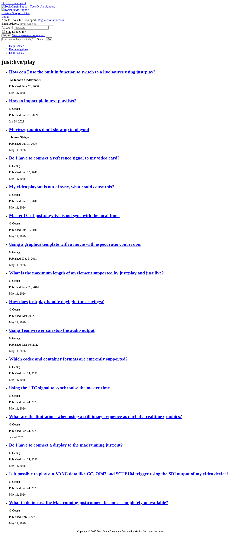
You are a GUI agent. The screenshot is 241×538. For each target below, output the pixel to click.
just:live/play (16, 52)
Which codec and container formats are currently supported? (68, 359)
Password (7, 27)
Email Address (10, 23)
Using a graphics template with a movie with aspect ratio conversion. (75, 244)
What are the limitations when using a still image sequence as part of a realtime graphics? (95, 416)
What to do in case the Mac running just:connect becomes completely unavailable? (88, 502)
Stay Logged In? (16, 31)
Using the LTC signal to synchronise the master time (59, 387)
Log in (5, 16)
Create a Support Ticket (16, 13)
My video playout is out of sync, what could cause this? (61, 186)
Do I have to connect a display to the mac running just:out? (66, 445)
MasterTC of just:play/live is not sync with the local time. (64, 215)
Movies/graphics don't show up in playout (49, 129)
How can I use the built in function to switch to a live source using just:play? (82, 72)
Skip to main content (14, 3)
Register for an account (51, 20)
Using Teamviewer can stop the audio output (52, 330)
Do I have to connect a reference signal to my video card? (64, 158)
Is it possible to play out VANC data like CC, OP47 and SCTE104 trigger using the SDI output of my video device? (119, 473)
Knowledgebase (18, 49)
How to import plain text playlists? (42, 100)
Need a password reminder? (28, 35)
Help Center (16, 46)
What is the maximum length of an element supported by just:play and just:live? (86, 273)
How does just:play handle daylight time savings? (56, 301)
